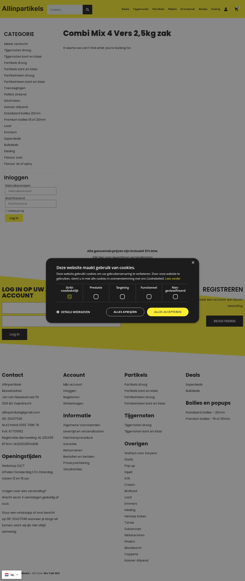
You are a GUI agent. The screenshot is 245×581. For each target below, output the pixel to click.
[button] (73, 312)
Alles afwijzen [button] (125, 312)
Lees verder (172, 278)
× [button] (192, 262)
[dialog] (122, 290)
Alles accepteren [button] (167, 312)
